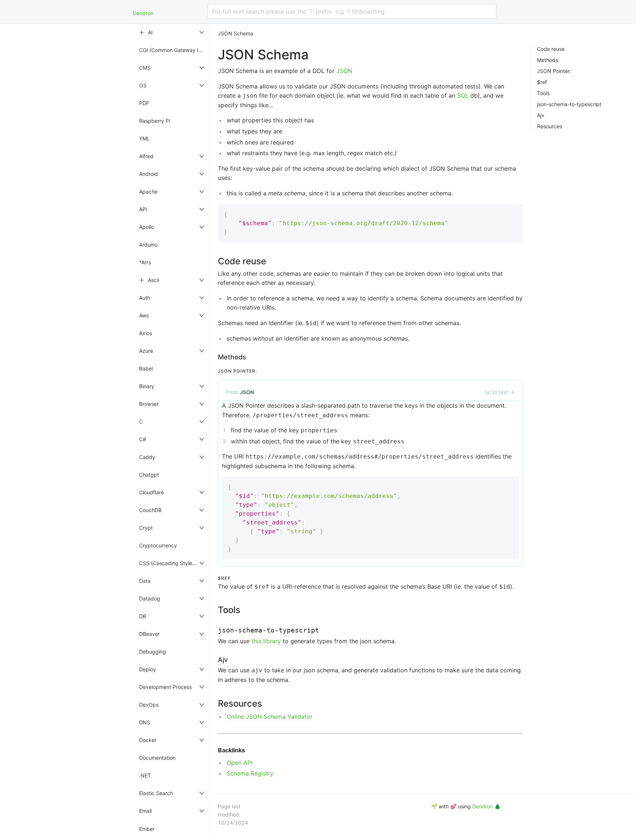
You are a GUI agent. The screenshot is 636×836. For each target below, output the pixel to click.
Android (148, 174)
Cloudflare (151, 492)
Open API (239, 762)
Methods (547, 60)
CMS (145, 68)
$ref (542, 82)
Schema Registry (250, 773)
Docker (147, 740)
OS (142, 85)
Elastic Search (156, 793)
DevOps (149, 704)
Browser (149, 404)
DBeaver (149, 634)
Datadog (149, 598)
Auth (144, 298)
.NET (145, 775)
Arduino (148, 244)
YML (144, 138)
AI (150, 32)
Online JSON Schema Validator (269, 716)
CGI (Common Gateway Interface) (179, 50)
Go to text (499, 392)
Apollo (146, 227)
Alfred (146, 156)
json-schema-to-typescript (569, 104)
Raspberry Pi (154, 121)
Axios (145, 333)
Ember (147, 829)
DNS (144, 722)
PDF (144, 103)
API (143, 209)
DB (142, 616)
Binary (146, 386)
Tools (543, 93)
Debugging (152, 651)
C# (142, 439)
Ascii (153, 280)
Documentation (157, 758)
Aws (144, 315)
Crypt (146, 528)
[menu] (172, 430)
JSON (344, 70)
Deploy (147, 669)
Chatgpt (149, 474)
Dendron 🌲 (486, 806)
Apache (148, 191)
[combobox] (352, 11)
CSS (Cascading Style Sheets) (175, 563)
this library (266, 641)
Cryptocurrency (158, 545)
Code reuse (551, 49)
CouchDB (150, 510)
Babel (146, 368)
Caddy (147, 457)
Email (145, 811)
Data (145, 581)
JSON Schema (235, 33)
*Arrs (145, 262)
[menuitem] (172, 32)
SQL (463, 95)
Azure (146, 351)
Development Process (165, 687)
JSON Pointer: (554, 71)
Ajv (540, 115)
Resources (549, 126)
